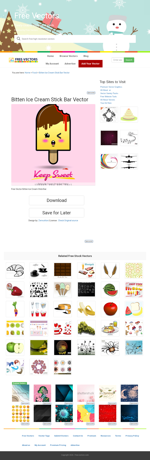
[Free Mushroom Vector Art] (134, 328)
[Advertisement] (64, 84)
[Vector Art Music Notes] (129, 138)
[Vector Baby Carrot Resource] (15, 309)
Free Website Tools (108, 96)
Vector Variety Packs (109, 93)
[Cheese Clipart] (62, 309)
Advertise (75, 445)
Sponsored (91, 92)
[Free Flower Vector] (39, 367)
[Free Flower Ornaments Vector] (86, 347)
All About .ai (105, 90)
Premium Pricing (58, 445)
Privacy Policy (132, 436)
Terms (118, 436)
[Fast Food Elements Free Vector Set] (39, 309)
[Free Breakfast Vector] (110, 328)
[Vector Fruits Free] (15, 328)
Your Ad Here (105, 103)
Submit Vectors (61, 436)
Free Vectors (28, 436)
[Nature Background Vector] (134, 347)
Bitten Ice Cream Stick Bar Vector (54, 73)
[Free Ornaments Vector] (110, 347)
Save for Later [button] (56, 213)
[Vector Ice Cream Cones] (62, 290)
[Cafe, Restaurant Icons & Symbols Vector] (39, 290)
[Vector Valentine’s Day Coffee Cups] (62, 328)
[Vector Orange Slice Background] (134, 270)
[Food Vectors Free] (134, 309)
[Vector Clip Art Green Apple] (15, 347)
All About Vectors (107, 100)
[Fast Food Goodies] (134, 290)
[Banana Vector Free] (86, 309)
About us (26, 445)
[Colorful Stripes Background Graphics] (109, 161)
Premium (91, 436)
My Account (40, 445)
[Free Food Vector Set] (86, 290)
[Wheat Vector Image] (110, 270)
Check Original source (68, 220)
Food (34, 73)
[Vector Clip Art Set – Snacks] (86, 270)
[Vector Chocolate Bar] (62, 270)
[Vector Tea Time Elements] (39, 328)
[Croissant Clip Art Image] (15, 270)
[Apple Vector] (110, 309)
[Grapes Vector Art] (86, 328)
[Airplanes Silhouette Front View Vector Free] (129, 161)
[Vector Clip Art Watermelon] (110, 290)
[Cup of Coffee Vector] (39, 270)
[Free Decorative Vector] (62, 367)
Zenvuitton (43, 220)
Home (27, 73)
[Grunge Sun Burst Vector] (109, 138)
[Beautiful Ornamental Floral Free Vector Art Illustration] (109, 115)
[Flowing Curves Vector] (39, 347)
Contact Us (78, 436)
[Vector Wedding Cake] (129, 115)
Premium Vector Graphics (111, 87)
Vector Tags (44, 436)
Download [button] (57, 200)
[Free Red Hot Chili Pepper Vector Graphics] (15, 290)
